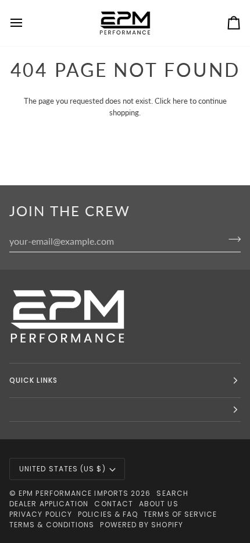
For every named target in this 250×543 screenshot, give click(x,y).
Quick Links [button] (33, 380)
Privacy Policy (40, 514)
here (180, 100)
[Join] (231, 239)
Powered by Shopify (141, 525)
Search (172, 493)
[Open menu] (26, 23)
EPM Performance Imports (73, 493)
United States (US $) (62, 469)
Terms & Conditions (51, 525)
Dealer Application (48, 504)
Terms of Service (180, 514)
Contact (113, 504)
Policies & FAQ (108, 514)
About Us (158, 504)
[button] (125, 410)
